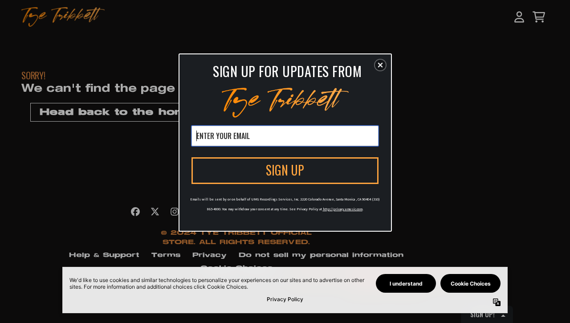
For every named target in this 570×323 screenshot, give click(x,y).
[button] (380, 65)
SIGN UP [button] (285, 170)
